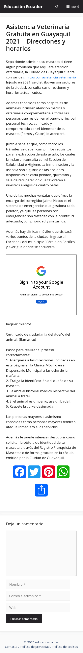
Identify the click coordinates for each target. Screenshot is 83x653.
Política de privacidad (35, 647)
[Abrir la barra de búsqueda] (56, 6)
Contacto (11, 647)
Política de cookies (65, 647)
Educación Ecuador (23, 6)
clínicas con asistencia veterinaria (49, 77)
